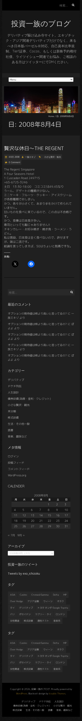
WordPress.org (17, 475)
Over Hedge (16, 601)
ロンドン (60, 614)
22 (49, 521)
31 (66, 526)
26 (24, 526)
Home (51, 116)
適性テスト (43, 620)
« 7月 (11, 535)
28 (41, 526)
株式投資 (13, 417)
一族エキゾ (30, 156)
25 (15, 526)
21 (41, 521)
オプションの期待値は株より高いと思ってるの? (37, 313)
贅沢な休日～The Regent (34, 148)
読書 (10, 430)
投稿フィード (16, 463)
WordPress (21, 693)
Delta (56, 594)
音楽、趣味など (17, 436)
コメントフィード (19, 469)
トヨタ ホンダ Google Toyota (52, 607)
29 (49, 526)
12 (24, 515)
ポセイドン (25, 614)
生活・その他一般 (19, 424)
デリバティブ (16, 380)
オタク (60, 601)
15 (49, 515)
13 (32, 515)
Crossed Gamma (40, 594)
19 (24, 521)
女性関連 (14, 620)
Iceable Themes (57, 693)
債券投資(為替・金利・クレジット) (29, 399)
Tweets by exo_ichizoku (24, 573)
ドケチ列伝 (14, 386)
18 (15, 521)
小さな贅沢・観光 (52, 156)
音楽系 (56, 620)
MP (64, 594)
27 (32, 526)
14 (41, 515)
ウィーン (48, 601)
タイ (12, 607)
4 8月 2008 (14, 156)
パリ (12, 614)
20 (32, 521)
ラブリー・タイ (43, 614)
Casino (23, 594)
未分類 (12, 411)
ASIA (12, 594)
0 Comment (14, 162)
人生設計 (13, 392)
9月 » (21, 535)
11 (15, 515)
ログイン (13, 456)
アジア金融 (33, 601)
